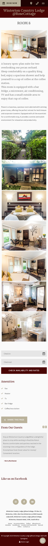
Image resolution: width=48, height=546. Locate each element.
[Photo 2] (24, 175)
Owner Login (24, 542)
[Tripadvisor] (32, 502)
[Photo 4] (24, 236)
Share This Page (15, 420)
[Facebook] (24, 502)
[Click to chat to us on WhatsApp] (43, 541)
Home (10, 524)
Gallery (28, 524)
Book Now (12, 3)
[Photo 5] (24, 266)
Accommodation (19, 524)
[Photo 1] (24, 145)
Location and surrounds (28, 525)
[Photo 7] (24, 327)
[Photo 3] (24, 205)
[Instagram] (16, 502)
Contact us (26, 527)
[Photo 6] (24, 296)
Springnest (23, 539)
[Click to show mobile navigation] (44, 3)
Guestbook (16, 525)
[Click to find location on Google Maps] (31, 3)
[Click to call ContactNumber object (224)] (37, 3)
